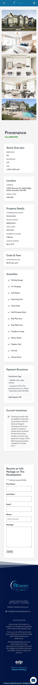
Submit (9, 551)
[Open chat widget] (33, 680)
